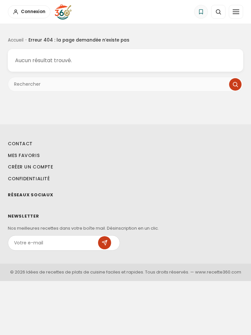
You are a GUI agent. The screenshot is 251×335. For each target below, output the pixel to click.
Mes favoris (24, 155)
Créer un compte (30, 167)
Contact (20, 143)
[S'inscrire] (104, 242)
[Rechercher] (235, 84)
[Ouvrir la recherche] (218, 12)
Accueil (16, 40)
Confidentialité (29, 178)
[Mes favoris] (201, 12)
